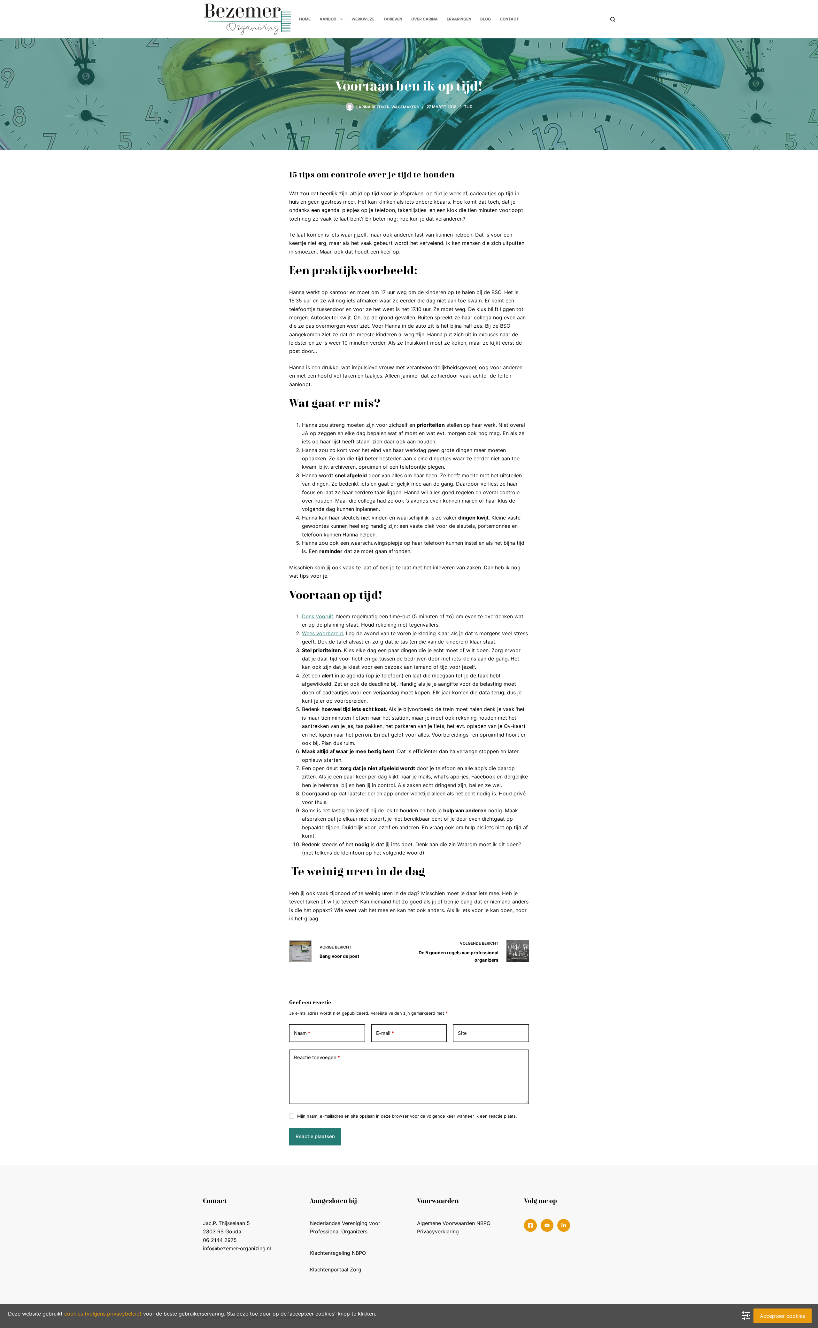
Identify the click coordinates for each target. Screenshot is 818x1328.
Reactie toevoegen (317, 1057)
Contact (509, 19)
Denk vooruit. (318, 616)
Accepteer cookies (782, 1316)
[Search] (612, 19)
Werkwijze (362, 19)
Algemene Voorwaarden (446, 1223)
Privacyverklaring (438, 1231)
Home (305, 19)
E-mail (385, 1033)
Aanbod (328, 19)
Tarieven (392, 19)
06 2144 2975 (220, 1240)
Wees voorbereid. (323, 633)
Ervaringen (459, 19)
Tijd (468, 106)
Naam (302, 1033)
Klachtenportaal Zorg (335, 1269)
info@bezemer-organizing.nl (237, 1248)
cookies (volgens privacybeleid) (103, 1313)
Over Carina (424, 19)
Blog (485, 19)
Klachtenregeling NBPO (338, 1253)
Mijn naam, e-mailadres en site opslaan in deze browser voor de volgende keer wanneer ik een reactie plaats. (407, 1116)
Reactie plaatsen (315, 1136)
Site (462, 1033)
